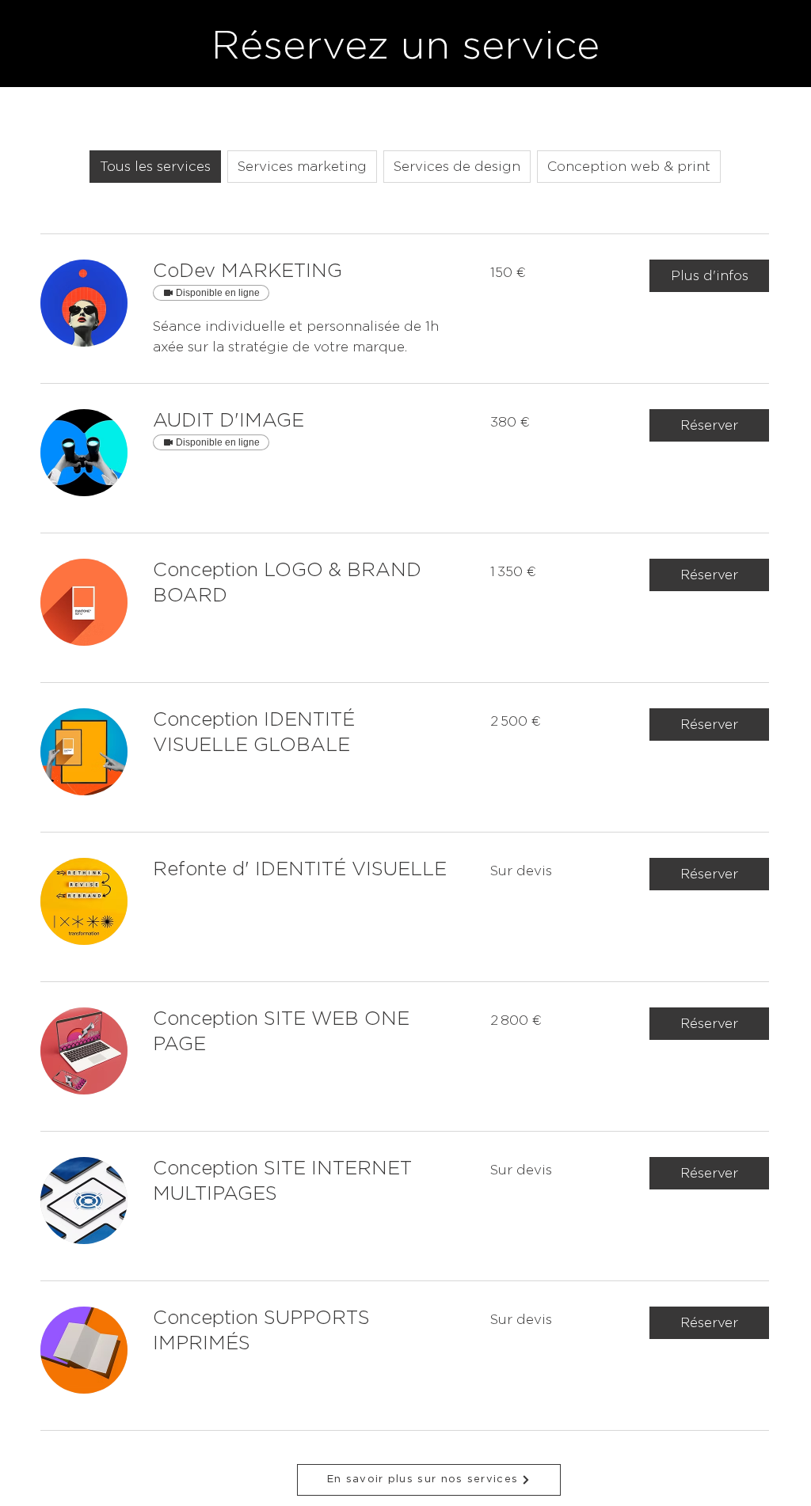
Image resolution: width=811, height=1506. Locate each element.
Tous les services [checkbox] (155, 166)
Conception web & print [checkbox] (628, 166)
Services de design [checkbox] (457, 166)
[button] (709, 276)
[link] (302, 272)
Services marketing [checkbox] (302, 166)
